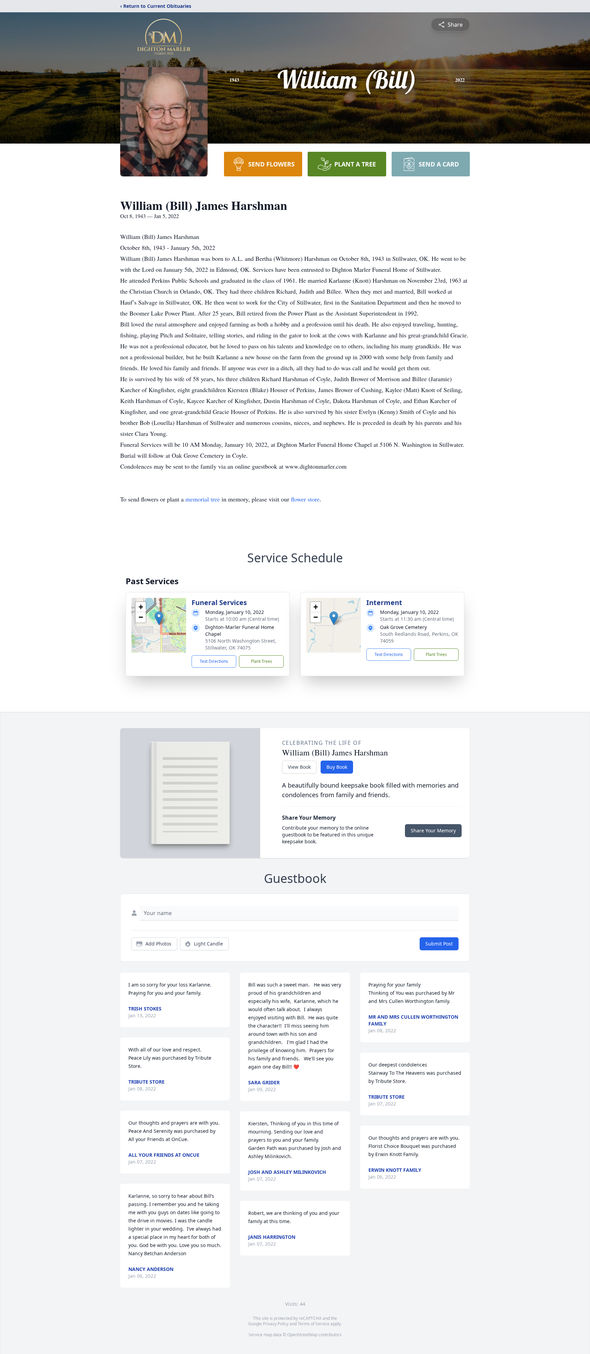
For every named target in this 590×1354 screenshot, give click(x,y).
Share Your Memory (433, 830)
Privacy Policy (276, 1324)
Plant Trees (261, 661)
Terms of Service (313, 1324)
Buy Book (336, 767)
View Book (299, 767)
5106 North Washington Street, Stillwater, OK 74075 (240, 644)
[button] (159, 618)
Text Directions (214, 661)
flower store (305, 499)
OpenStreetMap (302, 1335)
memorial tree (202, 499)
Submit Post (439, 943)
